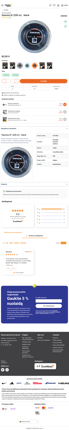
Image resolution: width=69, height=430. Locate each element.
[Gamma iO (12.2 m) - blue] (12, 65)
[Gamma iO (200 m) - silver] (19, 65)
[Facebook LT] (2, 369)
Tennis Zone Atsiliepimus (43, 340)
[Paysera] (50, 408)
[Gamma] (64, 16)
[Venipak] (13, 409)
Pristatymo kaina (26, 342)
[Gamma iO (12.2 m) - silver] (49, 65)
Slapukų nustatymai (2, 361)
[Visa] (37, 408)
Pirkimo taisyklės (57, 340)
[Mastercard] (44, 408)
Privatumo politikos (44, 313)
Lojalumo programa (58, 347)
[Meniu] (2, 5)
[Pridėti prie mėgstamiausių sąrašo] (65, 21)
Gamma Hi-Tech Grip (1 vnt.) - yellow (17, 120)
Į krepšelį (43, 81)
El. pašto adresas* (41, 297)
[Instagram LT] (7, 369)
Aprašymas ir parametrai (8, 128)
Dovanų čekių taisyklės (58, 345)
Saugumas (55, 337)
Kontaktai (40, 337)
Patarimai (4, 184)
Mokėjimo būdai (26, 344)
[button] (4, 232)
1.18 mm (6, 75)
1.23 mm (15, 75)
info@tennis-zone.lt (12, 340)
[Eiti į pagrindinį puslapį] (8, 5)
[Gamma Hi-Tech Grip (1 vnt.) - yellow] (4, 119)
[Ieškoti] (50, 5)
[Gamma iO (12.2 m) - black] (5, 65)
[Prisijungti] (58, 5)
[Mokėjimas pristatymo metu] (37, 413)
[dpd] (4, 409)
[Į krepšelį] (65, 104)
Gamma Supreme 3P (13, 112)
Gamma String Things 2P (14, 105)
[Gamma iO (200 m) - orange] (34, 65)
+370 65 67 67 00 (11, 338)
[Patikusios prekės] (54, 5)
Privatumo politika (57, 342)
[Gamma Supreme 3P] (4, 112)
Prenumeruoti (50, 306)
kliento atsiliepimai (18, 216)
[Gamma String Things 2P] (4, 104)
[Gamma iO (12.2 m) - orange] (42, 65)
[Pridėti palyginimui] (65, 26)
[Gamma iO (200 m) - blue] (27, 65)
